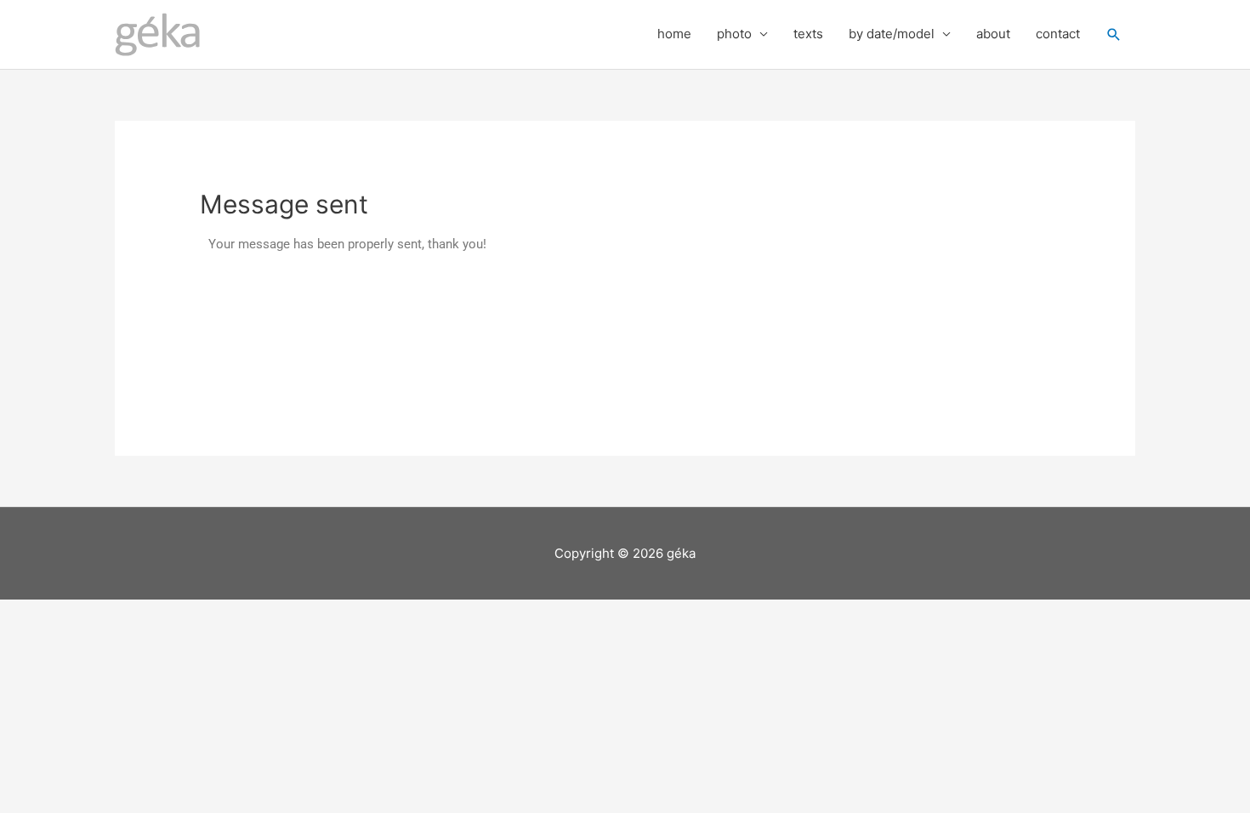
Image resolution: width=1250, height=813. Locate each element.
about (993, 34)
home (674, 34)
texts (808, 34)
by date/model (892, 34)
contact (1058, 34)
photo (734, 34)
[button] (1113, 34)
